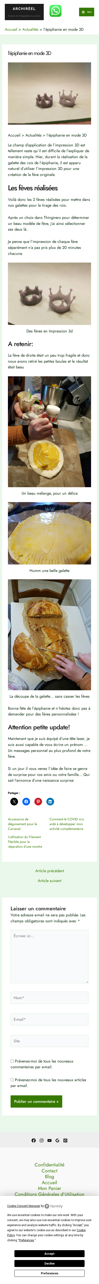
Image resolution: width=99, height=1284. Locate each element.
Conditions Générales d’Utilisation (50, 1195)
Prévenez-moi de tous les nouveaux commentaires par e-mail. (42, 1064)
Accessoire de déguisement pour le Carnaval (22, 824)
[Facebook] (33, 1140)
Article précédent (49, 871)
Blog (49, 1177)
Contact (49, 1171)
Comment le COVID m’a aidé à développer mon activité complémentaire (67, 824)
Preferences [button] (26, 1240)
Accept (49, 1253)
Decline (49, 1263)
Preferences (49, 1273)
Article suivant (49, 880)
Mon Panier (49, 1189)
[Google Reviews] (57, 1140)
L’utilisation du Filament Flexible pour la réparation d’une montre (25, 841)
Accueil (49, 1183)
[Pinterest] (65, 1140)
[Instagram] (41, 1140)
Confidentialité (49, 1165)
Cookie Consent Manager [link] (23, 1206)
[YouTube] (49, 1140)
